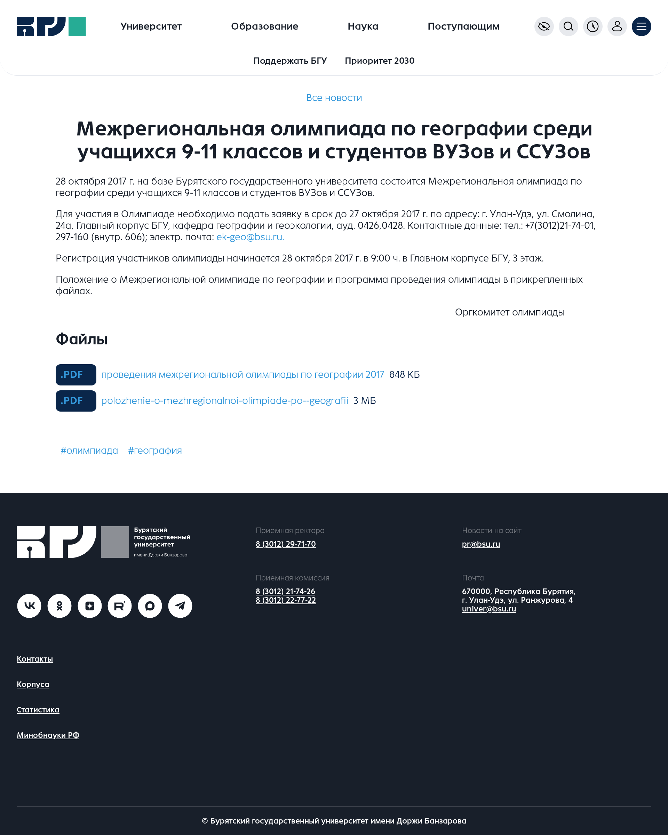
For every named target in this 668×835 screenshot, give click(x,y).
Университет (151, 26)
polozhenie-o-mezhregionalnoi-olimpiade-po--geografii (225, 401)
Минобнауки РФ (48, 735)
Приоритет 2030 (380, 60)
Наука (363, 26)
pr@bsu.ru (481, 544)
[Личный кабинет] (617, 26)
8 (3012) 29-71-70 (286, 544)
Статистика (38, 710)
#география (155, 450)
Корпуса (33, 684)
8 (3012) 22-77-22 (286, 600)
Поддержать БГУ (290, 60)
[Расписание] (593, 26)
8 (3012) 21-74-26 (285, 591)
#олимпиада (89, 450)
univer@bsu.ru (489, 609)
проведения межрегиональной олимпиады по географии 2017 (242, 374)
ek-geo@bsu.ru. (250, 237)
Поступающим (464, 26)
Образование (265, 26)
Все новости (334, 98)
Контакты (35, 659)
